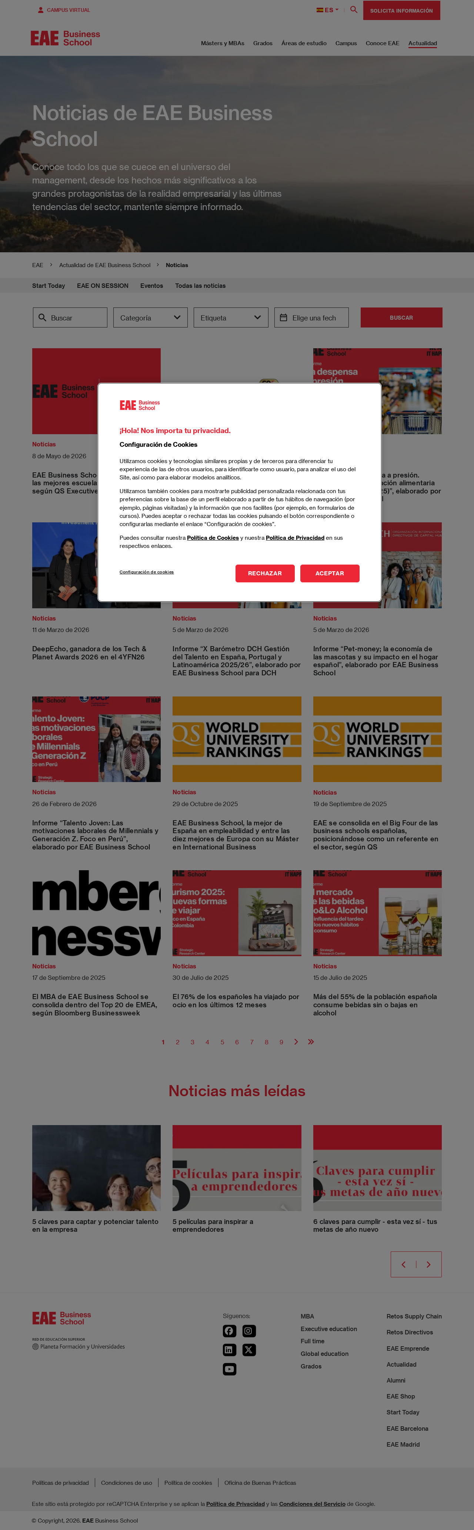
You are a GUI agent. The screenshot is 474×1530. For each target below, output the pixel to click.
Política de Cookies (213, 537)
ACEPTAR (330, 573)
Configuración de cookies (147, 571)
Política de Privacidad (295, 537)
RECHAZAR (265, 573)
